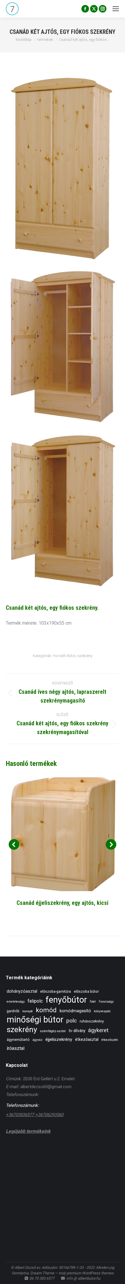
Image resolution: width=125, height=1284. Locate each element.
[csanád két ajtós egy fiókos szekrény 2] (62, 511)
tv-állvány (77, 1030)
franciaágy (106, 1001)
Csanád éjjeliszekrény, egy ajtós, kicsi (62, 902)
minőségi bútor (35, 1020)
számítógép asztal (53, 1031)
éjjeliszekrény (58, 1039)
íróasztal (15, 1048)
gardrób (13, 1011)
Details (62, 834)
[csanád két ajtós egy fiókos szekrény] (62, 168)
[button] (14, 844)
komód (46, 1010)
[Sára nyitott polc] (84, 1153)
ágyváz (37, 1040)
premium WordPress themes (90, 1273)
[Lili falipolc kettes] (39, 1153)
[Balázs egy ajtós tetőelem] (39, 1176)
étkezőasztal (87, 1039)
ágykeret (98, 1030)
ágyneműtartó (18, 1039)
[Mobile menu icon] (115, 8)
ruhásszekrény (92, 1021)
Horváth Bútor (64, 656)
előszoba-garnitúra (55, 991)
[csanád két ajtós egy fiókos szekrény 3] (62, 347)
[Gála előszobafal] (62, 1153)
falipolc (35, 1001)
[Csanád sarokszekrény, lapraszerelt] (17, 1176)
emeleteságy (16, 1001)
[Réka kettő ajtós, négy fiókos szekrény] (106, 1153)
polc (71, 1020)
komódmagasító (75, 1010)
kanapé (27, 1011)
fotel (93, 1001)
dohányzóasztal (22, 991)
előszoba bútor (86, 991)
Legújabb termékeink (28, 1131)
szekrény (84, 656)
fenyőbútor (66, 1000)
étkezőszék (109, 1040)
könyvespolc (102, 1011)
